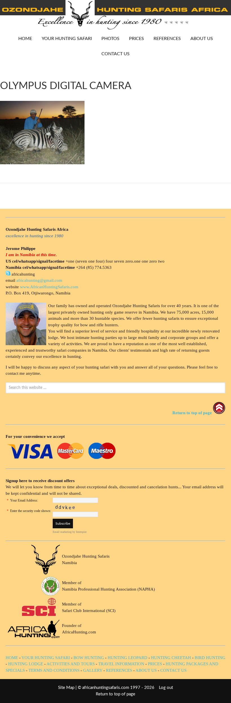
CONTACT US (115, 54)
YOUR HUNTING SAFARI (64, 38)
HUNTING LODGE (25, 664)
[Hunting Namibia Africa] (115, 28)
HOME (25, 38)
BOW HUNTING (89, 657)
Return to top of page (115, 694)
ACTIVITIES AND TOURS (70, 664)
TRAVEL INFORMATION (121, 664)
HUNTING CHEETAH (171, 657)
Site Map (66, 688)
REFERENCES (167, 38)
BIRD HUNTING (210, 657)
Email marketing (62, 531)
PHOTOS (108, 38)
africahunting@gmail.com (39, 280)
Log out (166, 688)
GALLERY (92, 670)
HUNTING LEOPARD (127, 657)
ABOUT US (201, 38)
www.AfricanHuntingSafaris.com (49, 287)
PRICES (134, 38)
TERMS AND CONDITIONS (53, 670)
